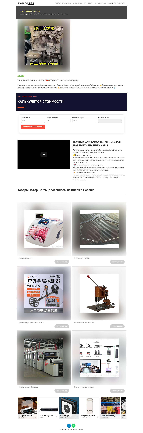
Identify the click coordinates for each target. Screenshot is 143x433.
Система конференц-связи (84, 387)
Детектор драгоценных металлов (30, 323)
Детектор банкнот (25, 258)
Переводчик (112, 3)
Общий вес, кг (25, 117)
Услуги (90, 3)
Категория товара (103, 117)
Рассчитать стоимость (33, 127)
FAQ (85, 3)
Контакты (121, 3)
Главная (57, 3)
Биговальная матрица (82, 258)
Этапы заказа (77, 3)
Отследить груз (100, 3)
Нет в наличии (62, 262)
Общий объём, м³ (52, 117)
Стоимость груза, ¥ (78, 117)
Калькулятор (66, 3)
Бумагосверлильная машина (84, 323)
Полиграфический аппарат (28, 387)
